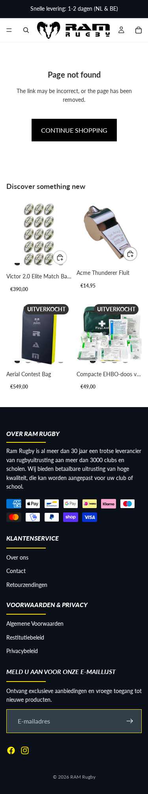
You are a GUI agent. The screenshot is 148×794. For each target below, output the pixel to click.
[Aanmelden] (130, 721)
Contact (16, 571)
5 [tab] (60, 358)
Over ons (17, 557)
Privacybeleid (22, 650)
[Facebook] (11, 750)
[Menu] (9, 30)
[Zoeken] (26, 30)
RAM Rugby (83, 777)
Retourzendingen (26, 584)
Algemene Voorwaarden (35, 624)
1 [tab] (17, 260)
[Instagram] (25, 750)
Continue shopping (74, 130)
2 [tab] (28, 260)
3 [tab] (39, 260)
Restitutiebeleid (25, 637)
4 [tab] (49, 260)
